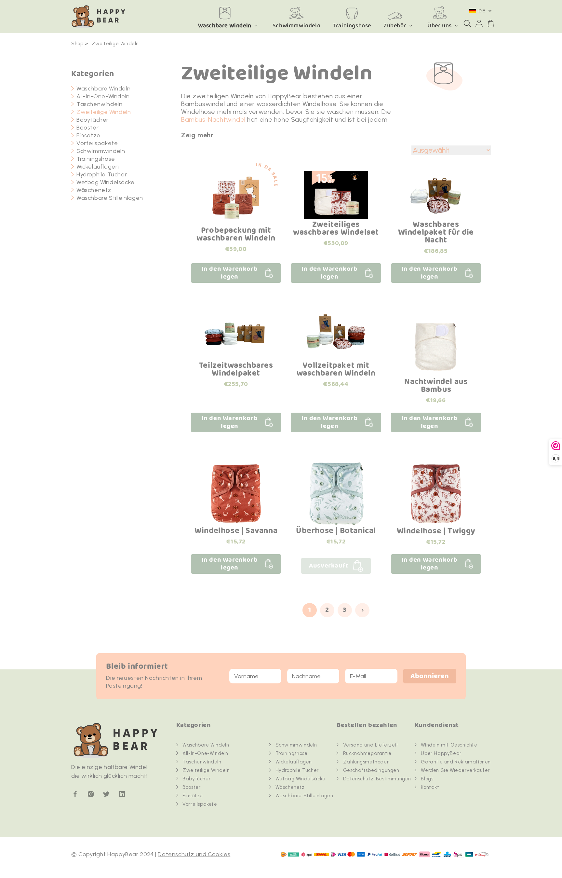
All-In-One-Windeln (103, 96)
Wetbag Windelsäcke (105, 182)
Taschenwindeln (99, 104)
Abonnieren (429, 676)
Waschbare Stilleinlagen (109, 197)
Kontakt (430, 787)
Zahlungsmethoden (366, 762)
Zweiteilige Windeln (115, 44)
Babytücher (92, 119)
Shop (77, 44)
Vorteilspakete (97, 143)
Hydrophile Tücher (101, 174)
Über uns (439, 25)
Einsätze (88, 135)
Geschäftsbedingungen (371, 770)
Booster (87, 127)
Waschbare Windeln (224, 25)
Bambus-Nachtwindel (213, 119)
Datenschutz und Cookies (194, 854)
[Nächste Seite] (362, 610)
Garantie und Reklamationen (456, 762)
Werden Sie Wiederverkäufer (455, 770)
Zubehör (394, 25)
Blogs (427, 779)
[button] (467, 23)
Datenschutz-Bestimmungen (377, 779)
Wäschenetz (93, 190)
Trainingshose (95, 158)
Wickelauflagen (97, 166)
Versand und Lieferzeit (370, 745)
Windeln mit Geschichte (449, 745)
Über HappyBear (441, 753)
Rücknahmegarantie (367, 753)
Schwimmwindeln (100, 151)
